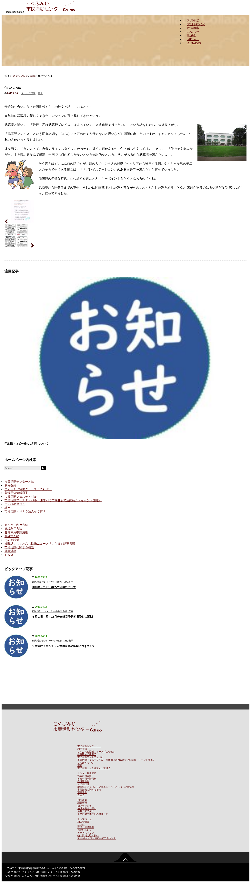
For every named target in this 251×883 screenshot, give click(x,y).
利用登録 (193, 20)
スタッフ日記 (20, 75)
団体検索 (193, 28)
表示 (32, 75)
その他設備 (12, 539)
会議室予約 (12, 536)
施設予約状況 (196, 24)
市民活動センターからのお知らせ (49, 581)
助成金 (191, 35)
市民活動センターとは (19, 481)
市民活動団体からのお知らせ (92, 814)
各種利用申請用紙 (16, 532)
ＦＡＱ (9, 554)
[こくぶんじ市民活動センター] (51, 11)
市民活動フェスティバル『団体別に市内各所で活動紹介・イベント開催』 (53, 500)
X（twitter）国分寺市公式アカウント (96, 838)
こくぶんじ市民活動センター (38, 871)
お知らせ (193, 31)
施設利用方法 (13, 528)
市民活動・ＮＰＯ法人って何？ (25, 511)
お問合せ (193, 39)
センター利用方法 (16, 525)
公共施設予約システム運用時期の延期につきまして (63, 646)
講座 (7, 507)
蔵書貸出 (10, 551)
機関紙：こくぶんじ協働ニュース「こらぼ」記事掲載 (40, 543)
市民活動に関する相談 (19, 547)
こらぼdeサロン (15, 504)
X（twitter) (194, 43)
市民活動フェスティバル (21, 496)
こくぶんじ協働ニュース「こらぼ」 (28, 489)
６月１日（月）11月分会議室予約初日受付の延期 (62, 616)
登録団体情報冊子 (16, 492)
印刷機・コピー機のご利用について (26, 443)
